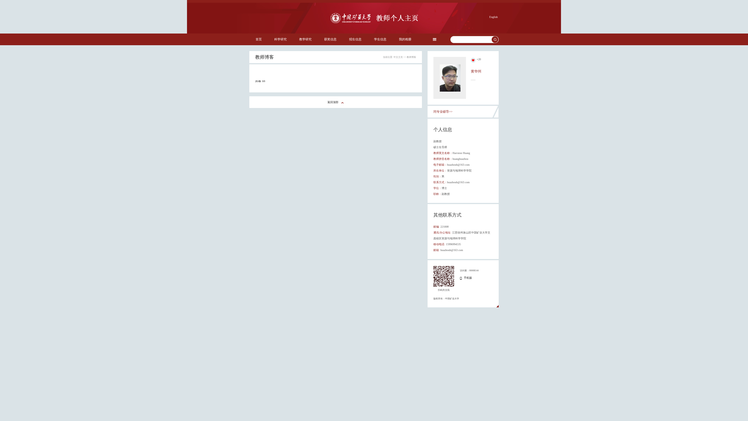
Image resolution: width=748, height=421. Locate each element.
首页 (259, 39)
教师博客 (411, 57)
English (493, 17)
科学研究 (280, 39)
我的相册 (405, 39)
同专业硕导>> (443, 111)
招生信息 (355, 39)
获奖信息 (330, 39)
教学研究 (305, 39)
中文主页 (398, 57)
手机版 (468, 277)
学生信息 (380, 39)
